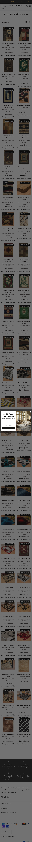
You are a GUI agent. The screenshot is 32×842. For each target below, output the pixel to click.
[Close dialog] (30, 411)
